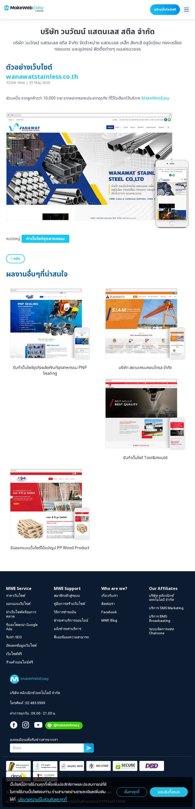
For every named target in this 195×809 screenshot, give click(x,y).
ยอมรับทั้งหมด (169, 792)
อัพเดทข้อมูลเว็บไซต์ (21, 645)
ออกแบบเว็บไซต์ (18, 604)
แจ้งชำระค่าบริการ (67, 629)
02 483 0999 (35, 703)
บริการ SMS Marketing (166, 608)
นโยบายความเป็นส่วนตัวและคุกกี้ (42, 799)
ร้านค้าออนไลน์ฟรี (19, 662)
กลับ (16, 258)
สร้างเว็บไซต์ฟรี (165, 9)
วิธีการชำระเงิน (65, 612)
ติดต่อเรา (108, 604)
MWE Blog (109, 620)
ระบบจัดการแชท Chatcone (161, 631)
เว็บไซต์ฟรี (14, 654)
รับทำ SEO (14, 637)
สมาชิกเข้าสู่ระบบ (67, 596)
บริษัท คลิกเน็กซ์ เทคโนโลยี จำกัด (161, 598)
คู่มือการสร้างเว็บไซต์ (69, 604)
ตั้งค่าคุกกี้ (131, 792)
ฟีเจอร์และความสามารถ (71, 637)
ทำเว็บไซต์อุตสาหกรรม (45, 239)
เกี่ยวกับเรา (109, 596)
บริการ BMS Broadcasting (159, 618)
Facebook (109, 612)
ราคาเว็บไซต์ (15, 596)
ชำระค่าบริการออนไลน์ (71, 620)
